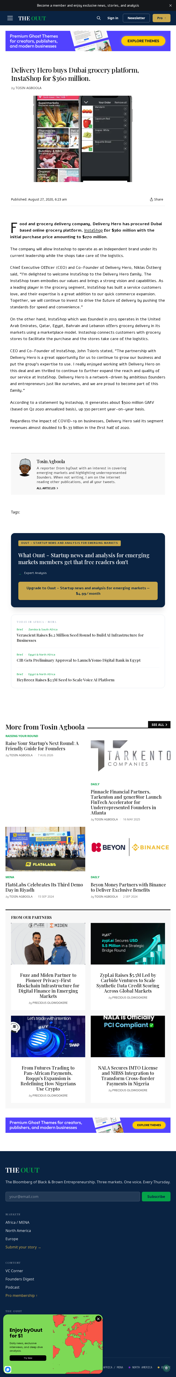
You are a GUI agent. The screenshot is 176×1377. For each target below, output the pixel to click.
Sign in (112, 18)
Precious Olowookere (50, 1003)
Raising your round (22, 736)
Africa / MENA (17, 1222)
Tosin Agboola (28, 88)
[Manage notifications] (166, 1368)
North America (18, 1230)
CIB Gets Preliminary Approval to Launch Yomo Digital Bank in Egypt (78, 660)
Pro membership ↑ (22, 1295)
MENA (10, 877)
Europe (12, 1238)
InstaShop (93, 230)
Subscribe (156, 1196)
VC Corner (14, 1270)
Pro (161, 18)
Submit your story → (23, 1247)
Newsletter (136, 18)
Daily (95, 784)
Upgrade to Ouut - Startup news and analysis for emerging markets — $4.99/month (88, 591)
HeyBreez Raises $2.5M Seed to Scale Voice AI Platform (65, 679)
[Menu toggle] (10, 18)
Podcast (12, 1287)
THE (32, 18)
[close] (170, 5)
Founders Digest (20, 1279)
